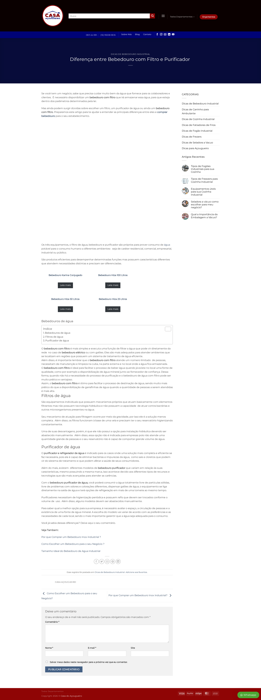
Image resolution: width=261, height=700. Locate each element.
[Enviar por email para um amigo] (107, 561)
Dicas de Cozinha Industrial (198, 119)
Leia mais (65, 285)
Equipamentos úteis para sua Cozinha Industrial (203, 191)
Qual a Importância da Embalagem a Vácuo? (204, 216)
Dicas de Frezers (191, 136)
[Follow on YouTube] (173, 34)
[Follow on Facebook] (157, 34)
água (167, 244)
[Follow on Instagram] (161, 34)
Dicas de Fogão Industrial (197, 130)
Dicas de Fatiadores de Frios (199, 125)
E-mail (92, 648)
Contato (147, 34)
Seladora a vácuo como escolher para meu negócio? (205, 204)
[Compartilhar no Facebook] (96, 561)
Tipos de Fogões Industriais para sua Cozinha (202, 169)
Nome (49, 648)
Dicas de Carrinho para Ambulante (195, 111)
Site (133, 648)
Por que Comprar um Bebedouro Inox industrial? (138, 595)
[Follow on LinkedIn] (169, 34)
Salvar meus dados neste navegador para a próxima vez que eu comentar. (89, 662)
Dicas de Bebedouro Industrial (130, 54)
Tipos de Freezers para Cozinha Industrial (204, 180)
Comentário (52, 622)
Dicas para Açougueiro (195, 148)
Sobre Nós (126, 34)
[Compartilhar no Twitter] (101, 561)
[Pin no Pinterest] (112, 561)
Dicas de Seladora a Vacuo (197, 142)
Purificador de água (57, 340)
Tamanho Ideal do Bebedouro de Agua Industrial (70, 551)
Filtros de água (54, 336)
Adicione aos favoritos (136, 572)
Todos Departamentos (181, 17)
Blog (137, 34)
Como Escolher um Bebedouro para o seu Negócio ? (72, 544)
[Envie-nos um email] (165, 34)
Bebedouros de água (57, 332)
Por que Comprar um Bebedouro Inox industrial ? (71, 537)
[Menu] (163, 15)
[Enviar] (152, 16)
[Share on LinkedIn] (118, 561)
